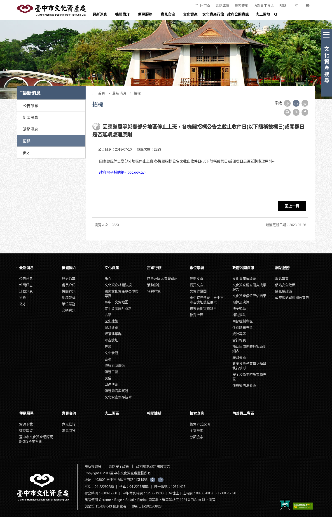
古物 (108, 359)
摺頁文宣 (196, 285)
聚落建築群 (113, 334)
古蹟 (108, 315)
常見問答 (68, 430)
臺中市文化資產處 (52, 10)
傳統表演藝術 (115, 365)
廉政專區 (239, 357)
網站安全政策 (285, 285)
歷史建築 (111, 321)
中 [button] (296, 104)
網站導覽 (222, 5)
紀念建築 (111, 327)
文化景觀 (111, 353)
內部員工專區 (264, 5)
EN (308, 5)
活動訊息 (30, 129)
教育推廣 (196, 315)
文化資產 (190, 14)
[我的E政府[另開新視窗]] (285, 504)
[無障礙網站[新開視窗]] (303, 506)
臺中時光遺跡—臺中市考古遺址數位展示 (207, 300)
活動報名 (154, 285)
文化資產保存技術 (118, 397)
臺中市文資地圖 (116, 302)
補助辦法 (239, 315)
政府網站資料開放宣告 (292, 298)
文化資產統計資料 (118, 308)
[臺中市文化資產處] (47, 487)
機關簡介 (122, 14)
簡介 (108, 279)
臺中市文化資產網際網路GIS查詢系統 (36, 439)
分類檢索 (196, 437)
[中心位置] (152, 479)
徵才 (26, 153)
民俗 (108, 378)
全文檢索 (196, 430)
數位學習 (197, 268)
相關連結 (154, 413)
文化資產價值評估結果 (249, 296)
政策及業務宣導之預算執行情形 (249, 366)
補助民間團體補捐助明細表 (249, 349)
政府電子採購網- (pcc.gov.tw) (122, 172)
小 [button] (287, 104)
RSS (282, 5)
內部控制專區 (242, 321)
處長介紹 (68, 285)
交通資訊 (68, 310)
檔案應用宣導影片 (203, 308)
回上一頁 (292, 206)
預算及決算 (240, 302)
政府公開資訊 (238, 14)
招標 (26, 141)
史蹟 (108, 346)
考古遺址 (111, 340)
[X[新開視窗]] (296, 112)
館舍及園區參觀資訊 (162, 279)
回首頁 (205, 5)
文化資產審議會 (244, 279)
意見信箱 (68, 424)
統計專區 (239, 334)
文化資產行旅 (213, 14)
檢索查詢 (241, 5)
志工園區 (112, 413)
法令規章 (239, 308)
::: (196, 5)
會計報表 (239, 340)
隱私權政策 (283, 291)
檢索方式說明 (200, 424)
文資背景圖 (198, 291)
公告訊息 (30, 106)
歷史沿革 (68, 279)
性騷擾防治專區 (244, 385)
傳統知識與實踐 (116, 391)
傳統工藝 (111, 372)
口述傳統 (111, 384)
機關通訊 (68, 291)
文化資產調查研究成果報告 (249, 287)
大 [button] (305, 104)
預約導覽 (154, 291)
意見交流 (168, 14)
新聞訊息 (30, 118)
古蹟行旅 (154, 268)
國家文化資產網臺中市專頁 (121, 293)
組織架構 (68, 298)
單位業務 (68, 304)
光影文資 (196, 279)
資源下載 (26, 424)
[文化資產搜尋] (326, 33)
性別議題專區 (242, 327)
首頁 (101, 93)
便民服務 (145, 14)
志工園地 (263, 14)
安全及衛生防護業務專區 (249, 377)
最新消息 (100, 14)
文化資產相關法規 (118, 285)
